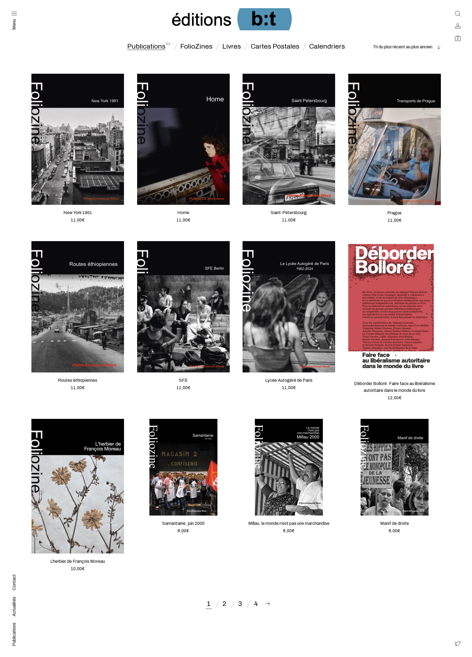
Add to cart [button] (77, 226)
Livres (231, 46)
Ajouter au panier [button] (394, 404)
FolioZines (196, 46)
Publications (146, 46)
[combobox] (406, 47)
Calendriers (327, 46)
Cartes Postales (275, 46)
